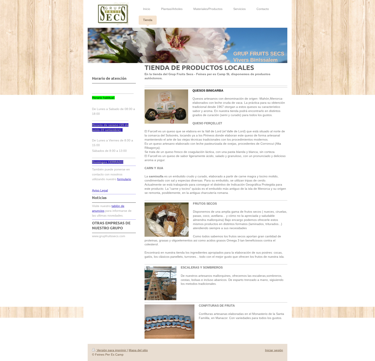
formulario (124, 179)
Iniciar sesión (274, 350)
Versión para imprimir (111, 350)
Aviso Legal (100, 190)
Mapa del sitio (138, 350)
